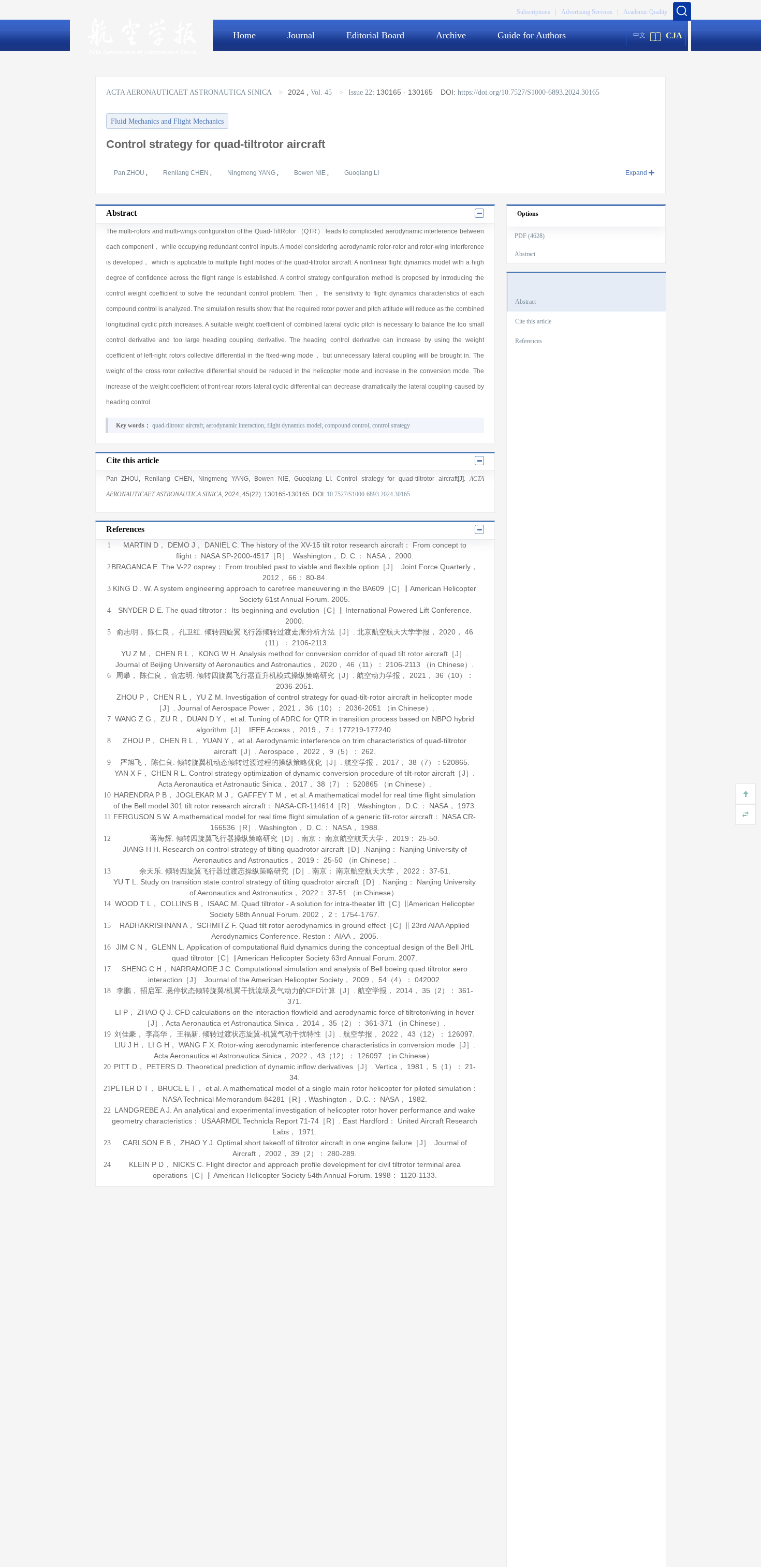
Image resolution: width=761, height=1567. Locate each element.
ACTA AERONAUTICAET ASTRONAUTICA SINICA (189, 92)
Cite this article (533, 321)
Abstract (525, 254)
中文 (639, 35)
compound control (347, 425)
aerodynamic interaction (235, 425)
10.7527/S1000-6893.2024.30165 (368, 494)
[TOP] (745, 794)
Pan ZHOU (130, 172)
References (528, 341)
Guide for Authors (531, 35)
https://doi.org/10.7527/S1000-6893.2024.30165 (528, 92)
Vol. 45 (321, 92)
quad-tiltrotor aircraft (177, 425)
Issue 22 (360, 92)
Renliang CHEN (186, 172)
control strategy (391, 425)
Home (244, 35)
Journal (301, 35)
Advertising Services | (589, 12)
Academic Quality (645, 12)
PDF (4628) (530, 236)
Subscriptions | (536, 12)
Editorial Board (375, 35)
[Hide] (745, 814)
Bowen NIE (310, 172)
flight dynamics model (294, 425)
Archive (451, 35)
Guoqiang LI (361, 172)
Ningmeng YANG (252, 172)
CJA (674, 35)
